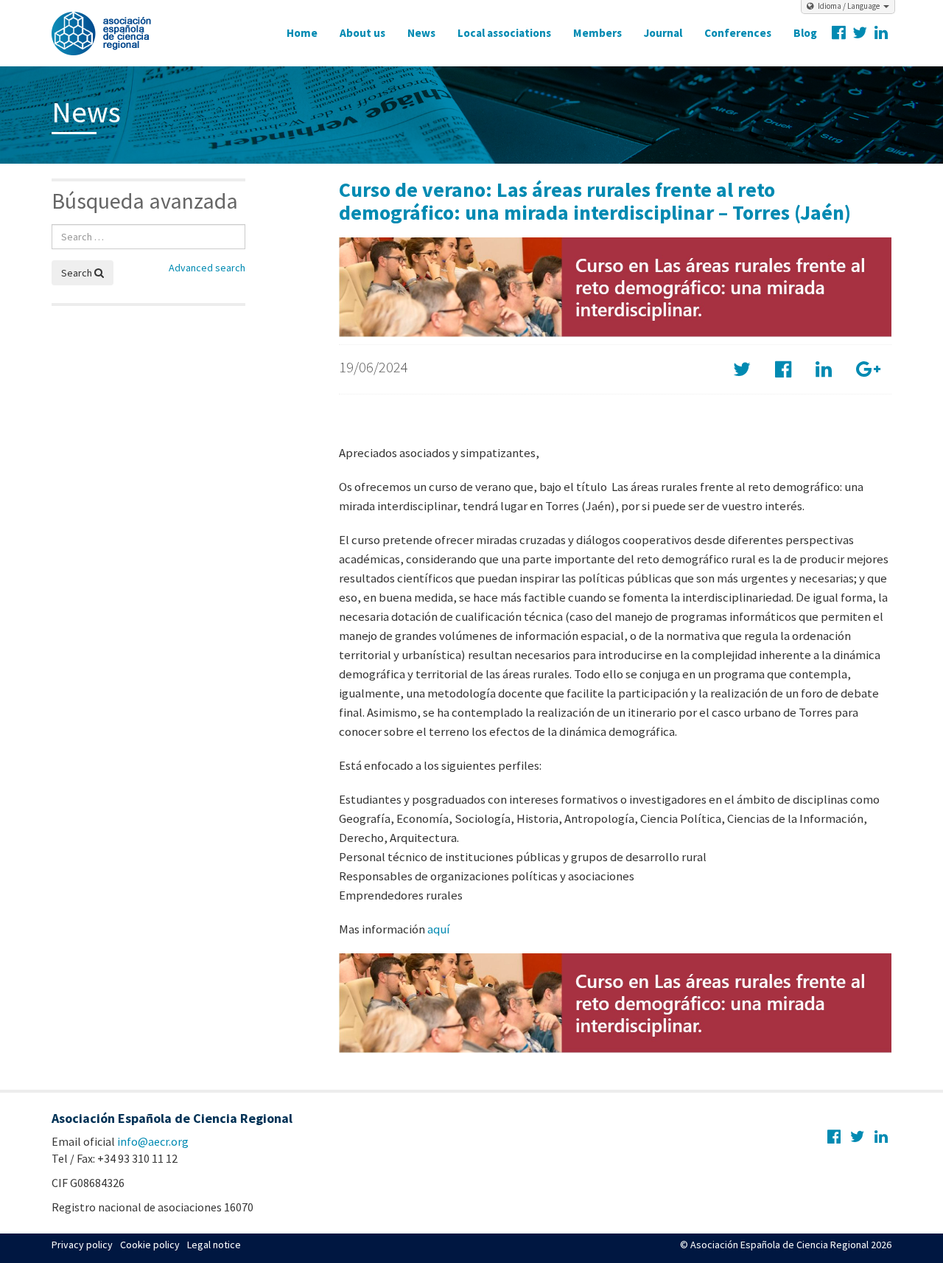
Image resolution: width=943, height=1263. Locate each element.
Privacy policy (82, 1244)
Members (597, 33)
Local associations (504, 33)
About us (362, 33)
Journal (663, 33)
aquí (438, 929)
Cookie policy (150, 1244)
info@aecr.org (153, 1141)
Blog (805, 33)
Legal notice (214, 1244)
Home (302, 33)
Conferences (737, 33)
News (421, 33)
